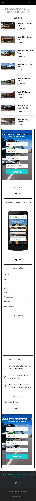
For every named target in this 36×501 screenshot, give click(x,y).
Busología (7, 302)
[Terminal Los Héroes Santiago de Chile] (8, 108)
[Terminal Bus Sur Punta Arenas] (8, 66)
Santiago (6, 275)
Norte (5, 284)
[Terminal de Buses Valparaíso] (8, 94)
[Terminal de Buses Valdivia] (8, 81)
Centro (6, 288)
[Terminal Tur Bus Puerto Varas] (8, 53)
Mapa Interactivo (9, 306)
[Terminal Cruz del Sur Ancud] (8, 39)
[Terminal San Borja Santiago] (8, 121)
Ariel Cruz (22, 29)
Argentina (7, 293)
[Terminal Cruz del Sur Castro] (8, 25)
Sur (5, 279)
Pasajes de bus (8, 297)
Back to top (16, 497)
